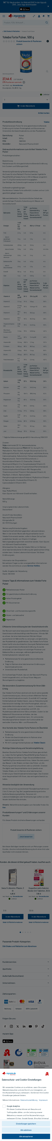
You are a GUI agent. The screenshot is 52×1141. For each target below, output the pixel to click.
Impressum (43, 1100)
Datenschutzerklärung (28, 1100)
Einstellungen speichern (26, 1124)
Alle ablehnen (26, 1130)
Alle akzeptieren (26, 1136)
